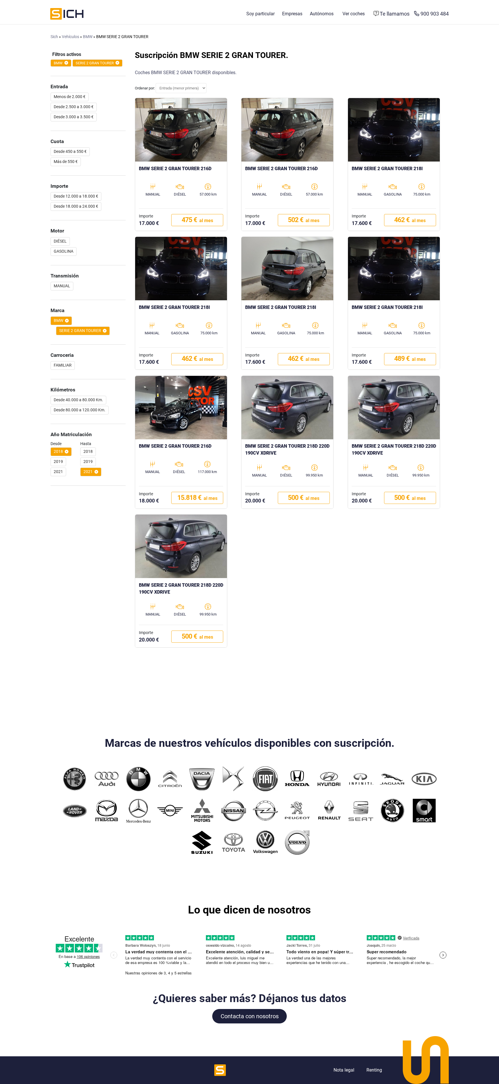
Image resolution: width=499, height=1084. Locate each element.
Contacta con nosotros (250, 1016)
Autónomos (322, 13)
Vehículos (70, 36)
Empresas (292, 13)
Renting (374, 1070)
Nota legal (344, 1070)
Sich (54, 36)
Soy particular (260, 13)
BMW (87, 36)
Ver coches (353, 13)
